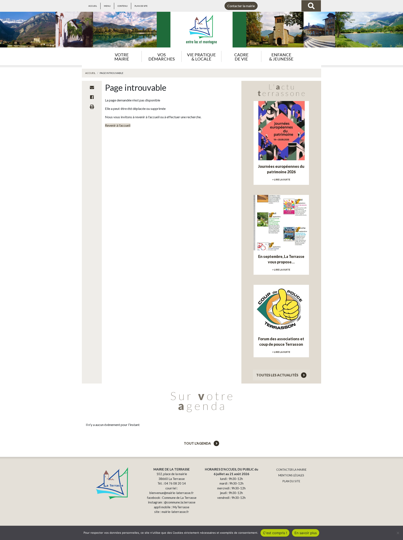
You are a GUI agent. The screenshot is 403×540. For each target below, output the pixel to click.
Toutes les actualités (277, 375)
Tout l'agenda (198, 443)
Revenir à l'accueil (117, 125)
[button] (121, 56)
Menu (107, 6)
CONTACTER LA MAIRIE (291, 469)
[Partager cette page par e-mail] (91, 87)
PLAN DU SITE (291, 481)
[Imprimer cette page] (91, 107)
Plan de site (141, 6)
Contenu (123, 6)
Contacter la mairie (241, 6)
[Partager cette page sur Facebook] (92, 97)
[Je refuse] (398, 533)
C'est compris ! (275, 533)
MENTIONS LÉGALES (291, 475)
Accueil (92, 6)
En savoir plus (305, 533)
